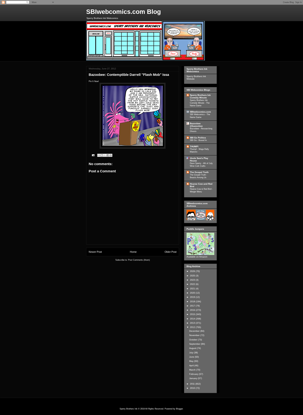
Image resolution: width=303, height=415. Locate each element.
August (193, 348)
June (192, 357)
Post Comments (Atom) (139, 260)
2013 (193, 323)
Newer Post (95, 252)
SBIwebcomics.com (200, 112)
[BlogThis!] (101, 155)
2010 (193, 388)
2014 (193, 318)
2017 (193, 305)
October (193, 339)
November (194, 335)
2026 (193, 271)
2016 (193, 310)
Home (133, 252)
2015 (193, 314)
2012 (193, 327)
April (191, 365)
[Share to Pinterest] (110, 155)
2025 (193, 275)
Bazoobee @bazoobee (196, 124)
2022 (193, 284)
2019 (193, 297)
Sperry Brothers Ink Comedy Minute (200, 96)
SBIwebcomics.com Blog (123, 11)
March (192, 369)
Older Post (170, 252)
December (194, 331)
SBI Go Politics (198, 137)
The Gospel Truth (199, 172)
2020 (193, 293)
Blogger (179, 409)
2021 (193, 288)
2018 (193, 301)
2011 (192, 384)
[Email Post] (93, 155)
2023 (193, 280)
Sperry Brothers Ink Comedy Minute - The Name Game (200, 103)
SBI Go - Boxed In (198, 140)
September (195, 344)
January (193, 378)
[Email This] (98, 155)
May (191, 361)
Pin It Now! (94, 81)
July (191, 352)
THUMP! (194, 146)
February (194, 374)
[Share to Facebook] (107, 155)
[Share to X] (104, 155)
